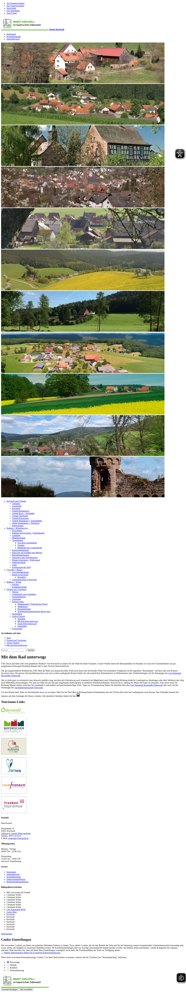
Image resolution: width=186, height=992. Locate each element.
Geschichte (17, 506)
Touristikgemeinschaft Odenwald (28, 687)
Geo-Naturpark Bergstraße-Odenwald (146, 685)
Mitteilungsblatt (18, 538)
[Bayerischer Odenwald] (14, 734)
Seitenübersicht (13, 39)
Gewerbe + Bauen (14, 570)
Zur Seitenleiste (13, 11)
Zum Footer (12, 13)
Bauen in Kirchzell (20, 575)
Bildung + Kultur (14, 582)
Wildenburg (22, 606)
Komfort (13, 968)
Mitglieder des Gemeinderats (29, 548)
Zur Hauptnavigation (16, 3)
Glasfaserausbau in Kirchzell (24, 579)
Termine (21, 545)
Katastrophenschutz (20, 550)
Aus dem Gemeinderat (27, 543)
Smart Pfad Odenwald (26, 624)
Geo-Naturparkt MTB (16, 909)
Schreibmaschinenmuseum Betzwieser (33, 611)
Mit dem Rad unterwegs (27, 621)
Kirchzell (16, 508)
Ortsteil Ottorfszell (20, 516)
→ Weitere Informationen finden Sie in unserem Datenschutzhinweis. (31, 953)
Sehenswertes (18, 602)
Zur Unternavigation (15, 6)
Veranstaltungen (19, 597)
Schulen (15, 584)
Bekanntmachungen (20, 555)
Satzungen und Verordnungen (25, 557)
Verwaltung (17, 530)
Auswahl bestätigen (10, 989)
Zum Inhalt (11, 8)
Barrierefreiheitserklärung (17, 882)
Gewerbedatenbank (20, 572)
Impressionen (17, 526)
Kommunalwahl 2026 (21, 567)
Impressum (11, 34)
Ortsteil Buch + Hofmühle (23, 513)
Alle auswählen (26, 989)
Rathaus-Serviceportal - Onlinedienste (28, 533)
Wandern (21, 619)
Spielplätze (22, 626)
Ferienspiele (17, 628)
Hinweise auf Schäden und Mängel (27, 552)
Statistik (13, 965)
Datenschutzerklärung (16, 879)
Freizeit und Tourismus (16, 589)
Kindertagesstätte (19, 587)
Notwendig (14, 962)
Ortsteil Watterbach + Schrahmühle (27, 521)
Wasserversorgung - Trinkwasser (26, 560)
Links (14, 565)
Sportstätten (17, 614)
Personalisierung (17, 970)
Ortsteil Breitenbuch (20, 511)
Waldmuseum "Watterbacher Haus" (32, 604)
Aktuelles (16, 503)
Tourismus (16, 599)
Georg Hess (12, 912)
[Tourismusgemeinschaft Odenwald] (13, 713)
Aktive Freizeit (18, 616)
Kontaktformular (14, 36)
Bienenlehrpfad (24, 609)
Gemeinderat (17, 540)
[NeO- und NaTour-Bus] (78, 696)
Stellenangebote (19, 562)
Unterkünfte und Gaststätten (24, 594)
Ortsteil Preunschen (20, 518)
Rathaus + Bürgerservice (17, 528)
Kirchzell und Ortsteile (16, 501)
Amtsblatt (16, 535)
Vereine (15, 592)
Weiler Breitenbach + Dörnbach (25, 523)
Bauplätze (21, 577)
